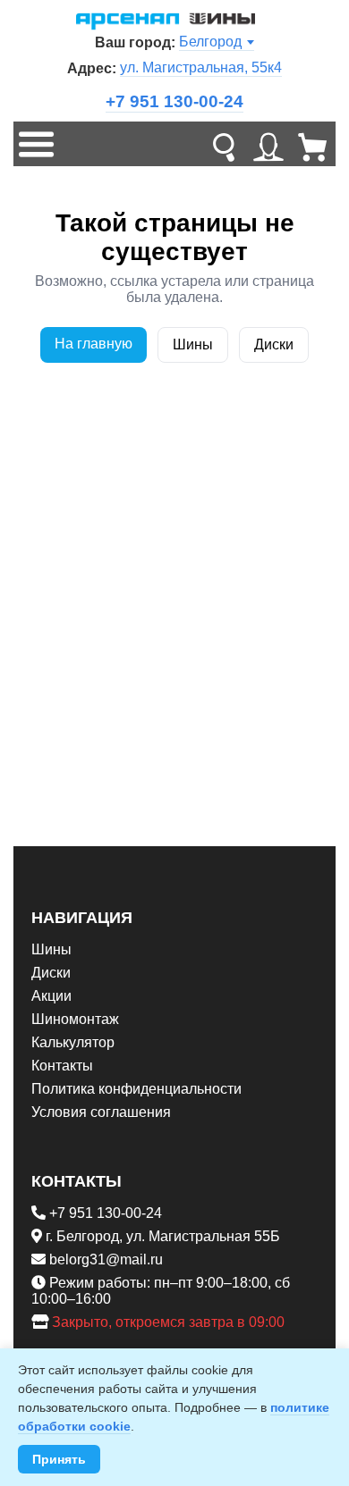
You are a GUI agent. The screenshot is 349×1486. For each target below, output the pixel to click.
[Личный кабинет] (268, 144)
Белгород (210, 41)
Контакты (62, 1065)
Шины (193, 344)
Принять (59, 1459)
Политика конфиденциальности (136, 1088)
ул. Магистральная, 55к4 (201, 67)
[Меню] (35, 144)
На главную (93, 343)
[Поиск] (223, 144)
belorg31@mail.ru (106, 1259)
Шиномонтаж (75, 1019)
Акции (51, 995)
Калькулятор (73, 1042)
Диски (274, 344)
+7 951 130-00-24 (174, 101)
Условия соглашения (101, 1112)
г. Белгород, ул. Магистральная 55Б (163, 1236)
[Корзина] (313, 144)
